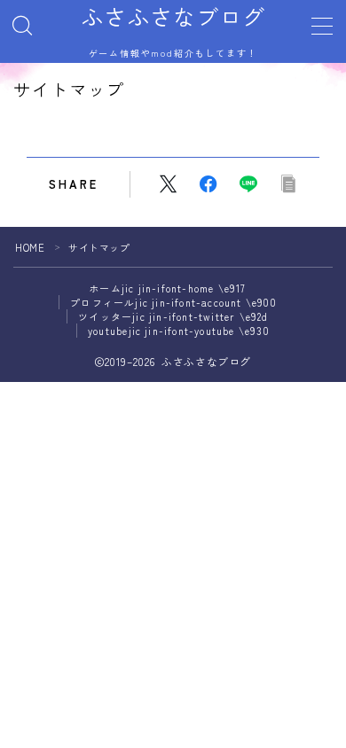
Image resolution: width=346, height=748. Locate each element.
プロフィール (173, 302)
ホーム (167, 288)
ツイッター (173, 316)
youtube (179, 330)
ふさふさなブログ (173, 16)
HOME (29, 247)
